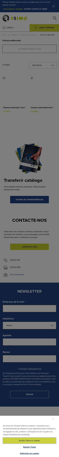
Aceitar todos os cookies (29, 440)
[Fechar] (53, 419)
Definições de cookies (29, 453)
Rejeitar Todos (29, 447)
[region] (29, 436)
